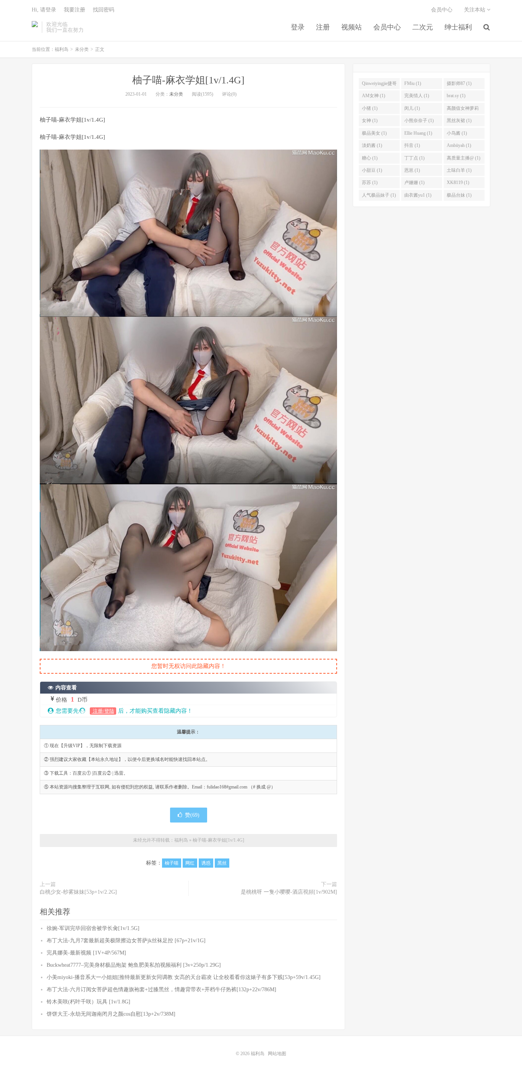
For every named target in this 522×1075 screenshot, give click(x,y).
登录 (298, 27)
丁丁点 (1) (414, 158)
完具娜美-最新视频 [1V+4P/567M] (86, 953)
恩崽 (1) (412, 170)
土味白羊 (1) (459, 170)
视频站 (351, 27)
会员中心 (387, 27)
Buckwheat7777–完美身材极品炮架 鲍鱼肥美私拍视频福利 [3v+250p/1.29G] (134, 965)
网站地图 (277, 1053)
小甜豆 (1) (372, 170)
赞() (192, 815)
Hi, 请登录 (44, 10)
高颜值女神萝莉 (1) (463, 110)
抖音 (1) (412, 145)
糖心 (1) (370, 158)
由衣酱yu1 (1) (417, 195)
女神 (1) (370, 120)
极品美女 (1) (374, 133)
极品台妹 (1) (459, 195)
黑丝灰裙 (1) (459, 120)
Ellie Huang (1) (418, 133)
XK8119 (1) (458, 182)
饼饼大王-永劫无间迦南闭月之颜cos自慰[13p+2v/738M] (111, 1014)
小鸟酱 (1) (457, 133)
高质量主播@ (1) (463, 158)
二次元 (422, 27)
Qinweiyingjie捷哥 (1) (379, 85)
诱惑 (206, 863)
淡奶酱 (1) (372, 145)
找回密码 (103, 10)
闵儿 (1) (412, 108)
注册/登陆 (103, 711)
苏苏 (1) (370, 182)
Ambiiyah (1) (459, 145)
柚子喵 (171, 863)
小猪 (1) (370, 108)
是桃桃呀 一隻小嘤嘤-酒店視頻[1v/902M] (289, 892)
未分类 (82, 49)
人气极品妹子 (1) (379, 195)
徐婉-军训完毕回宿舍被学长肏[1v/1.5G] (93, 928)
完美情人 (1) (416, 95)
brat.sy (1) (456, 95)
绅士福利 (458, 27)
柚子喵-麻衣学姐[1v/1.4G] (188, 80)
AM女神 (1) (373, 95)
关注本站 (475, 10)
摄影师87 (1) (459, 83)
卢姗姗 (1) (414, 182)
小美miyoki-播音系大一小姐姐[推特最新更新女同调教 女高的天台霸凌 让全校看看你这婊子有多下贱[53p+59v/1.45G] (184, 977)
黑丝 (222, 863)
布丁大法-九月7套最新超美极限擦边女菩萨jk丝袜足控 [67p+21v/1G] (126, 940)
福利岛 (35, 27)
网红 (190, 863)
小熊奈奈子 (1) (419, 120)
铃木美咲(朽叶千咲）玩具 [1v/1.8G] (88, 1002)
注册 (323, 27)
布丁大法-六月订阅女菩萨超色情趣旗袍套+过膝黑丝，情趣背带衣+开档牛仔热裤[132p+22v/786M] (161, 989)
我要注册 (74, 10)
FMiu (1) (412, 83)
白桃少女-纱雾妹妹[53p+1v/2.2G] (78, 892)
